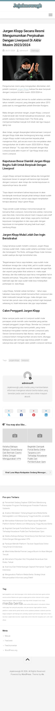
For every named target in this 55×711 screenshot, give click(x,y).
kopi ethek (29, 600)
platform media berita (9, 610)
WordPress (26, 674)
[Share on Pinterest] (34, 412)
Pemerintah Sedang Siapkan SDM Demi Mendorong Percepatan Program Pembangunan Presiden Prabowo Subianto (25, 505)
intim (43, 597)
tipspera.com (42, 617)
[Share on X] (9, 412)
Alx (42, 674)
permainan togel (31, 607)
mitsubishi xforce (44, 604)
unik (47, 617)
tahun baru (47, 614)
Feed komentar (11, 645)
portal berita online (23, 610)
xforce (4, 620)
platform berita (42, 607)
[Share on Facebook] (21, 412)
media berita (13, 603)
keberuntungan (18, 600)
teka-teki (34, 617)
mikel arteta (27, 604)
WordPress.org (11, 650)
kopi (24, 600)
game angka (23, 597)
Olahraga (35, 50)
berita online (32, 594)
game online (31, 597)
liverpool (25, 360)
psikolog (25, 614)
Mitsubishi (34, 604)
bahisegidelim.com (9, 594)
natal (4, 607)
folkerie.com (15, 597)
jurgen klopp (14, 360)
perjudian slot (21, 607)
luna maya (41, 600)
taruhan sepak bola (9, 617)
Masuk (7, 636)
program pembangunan (14, 614)
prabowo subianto (40, 610)
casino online (7, 597)
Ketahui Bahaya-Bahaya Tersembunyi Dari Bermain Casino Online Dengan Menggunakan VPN (12, 452)
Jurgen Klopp (23, 89)
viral (51, 617)
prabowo (31, 610)
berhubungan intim (21, 594)
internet (38, 597)
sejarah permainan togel (36, 614)
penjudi (14, 607)
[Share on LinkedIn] (46, 412)
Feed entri (9, 641)
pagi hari (9, 607)
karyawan (9, 600)
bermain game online (43, 594)
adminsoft (23, 50)
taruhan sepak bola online (23, 617)
